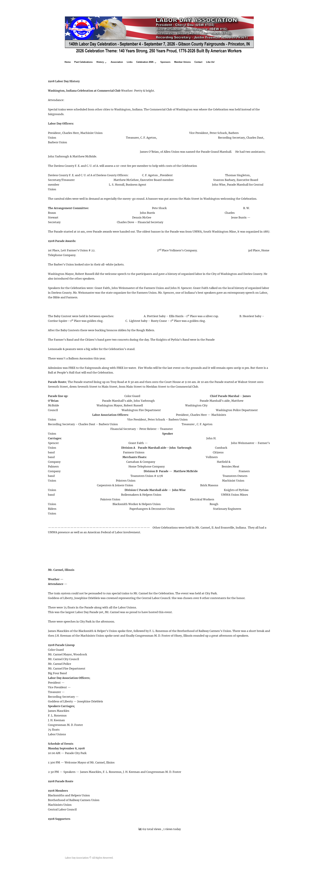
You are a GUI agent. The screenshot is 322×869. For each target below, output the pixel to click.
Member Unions (182, 62)
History (100, 62)
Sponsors (165, 62)
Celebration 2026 (144, 62)
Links (129, 62)
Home (68, 62)
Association (117, 62)
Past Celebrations (83, 62)
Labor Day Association (77, 857)
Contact (198, 62)
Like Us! (210, 62)
